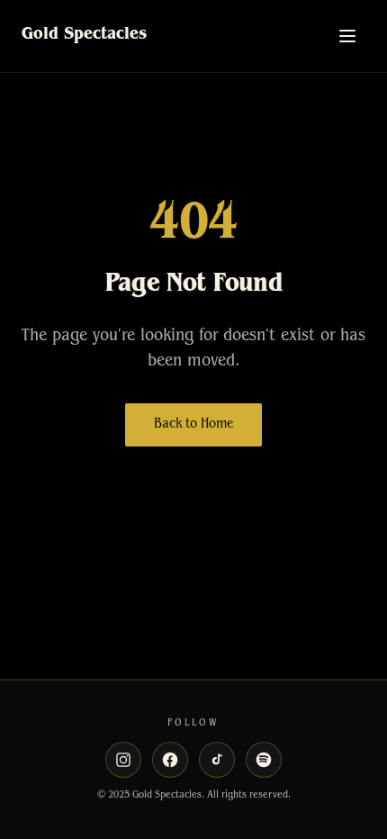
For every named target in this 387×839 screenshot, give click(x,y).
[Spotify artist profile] (264, 760)
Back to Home (193, 425)
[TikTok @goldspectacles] (217, 760)
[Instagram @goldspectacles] (123, 760)
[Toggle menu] (347, 36)
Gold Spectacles (84, 36)
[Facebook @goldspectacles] (170, 760)
